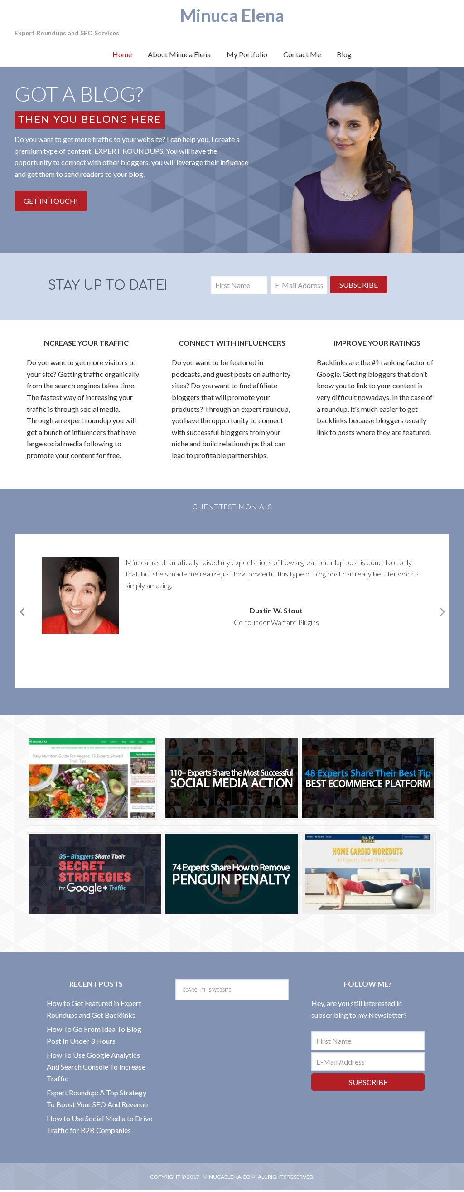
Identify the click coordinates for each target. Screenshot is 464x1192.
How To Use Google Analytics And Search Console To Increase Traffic (96, 1066)
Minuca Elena (232, 15)
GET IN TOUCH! (51, 200)
